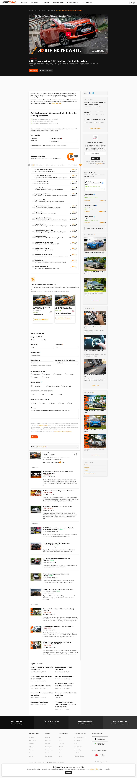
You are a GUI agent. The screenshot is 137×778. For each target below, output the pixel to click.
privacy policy (94, 769)
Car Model (34, 138)
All (33, 165)
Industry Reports (78, 746)
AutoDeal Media (78, 740)
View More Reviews (95, 301)
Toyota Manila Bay (88, 194)
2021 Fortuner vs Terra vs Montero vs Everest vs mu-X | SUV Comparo (58, 472)
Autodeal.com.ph (43, 425)
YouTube (31, 750)
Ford (60, 740)
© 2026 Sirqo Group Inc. (101, 762)
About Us (31, 737)
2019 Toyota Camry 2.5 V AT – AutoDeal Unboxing (58, 506)
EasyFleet (47, 743)
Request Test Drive (46, 71)
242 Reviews (87, 200)
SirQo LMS (76, 743)
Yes (45, 340)
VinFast (61, 746)
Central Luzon (62, 165)
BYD (60, 737)
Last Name (58, 344)
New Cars (24, 2)
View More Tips (95, 385)
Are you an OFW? (36, 337)
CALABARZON (72, 165)
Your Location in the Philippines (65, 360)
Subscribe (95, 158)
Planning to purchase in (38, 371)
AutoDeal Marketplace (79, 737)
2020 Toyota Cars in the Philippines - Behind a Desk (58, 491)
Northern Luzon (51, 165)
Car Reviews (48, 746)
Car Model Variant (55, 138)
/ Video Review (33, 58)
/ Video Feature (47, 492)
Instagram (31, 746)
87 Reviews (88, 189)
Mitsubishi (61, 743)
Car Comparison (87, 2)
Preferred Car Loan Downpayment (41, 391)
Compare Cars (49, 750)
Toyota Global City (89, 216)
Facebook (31, 743)
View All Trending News (95, 128)
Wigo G (86, 470)
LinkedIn (31, 756)
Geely (60, 756)
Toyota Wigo (46, 453)
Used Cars (46, 2)
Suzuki (60, 750)
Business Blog (77, 750)
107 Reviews (87, 222)
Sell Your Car (48, 756)
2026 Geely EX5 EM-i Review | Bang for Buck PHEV (58, 626)
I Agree (68, 772)
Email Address (35, 352)
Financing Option (36, 382)
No (34, 340)
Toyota (86, 464)
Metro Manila (40, 165)
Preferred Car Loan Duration (40, 399)
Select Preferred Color (38, 145)
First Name (34, 344)
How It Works (32, 740)
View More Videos (95, 455)
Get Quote (33, 71)
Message (33, 407)
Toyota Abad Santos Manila (93, 183)
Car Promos (34, 2)
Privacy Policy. (68, 431)
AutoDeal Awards (78, 753)
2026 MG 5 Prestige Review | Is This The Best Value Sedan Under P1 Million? (57, 643)
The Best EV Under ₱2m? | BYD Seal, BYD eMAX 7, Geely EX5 (58, 609)
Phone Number (35, 360)
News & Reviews (58, 2)
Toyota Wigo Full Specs (42, 446)
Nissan (60, 753)
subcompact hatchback (89, 473)
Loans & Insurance (72, 2)
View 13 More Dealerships (95, 228)
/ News (61, 529)
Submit (34, 437)
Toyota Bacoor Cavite (89, 205)
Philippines (87, 467)
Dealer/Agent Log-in (79, 756)
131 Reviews (87, 211)
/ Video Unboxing (48, 508)
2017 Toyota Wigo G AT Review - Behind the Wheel (58, 61)
